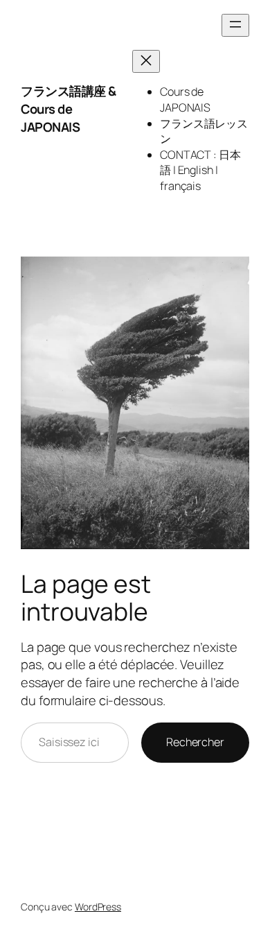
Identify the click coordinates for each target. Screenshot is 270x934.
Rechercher (195, 742)
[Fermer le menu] (146, 61)
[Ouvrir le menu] (235, 25)
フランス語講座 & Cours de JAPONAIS (68, 109)
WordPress (98, 906)
